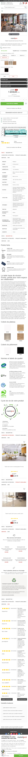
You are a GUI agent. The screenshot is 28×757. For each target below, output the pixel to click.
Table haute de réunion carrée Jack (14, 513)
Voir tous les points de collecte (8, 595)
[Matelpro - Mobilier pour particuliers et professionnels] (7, 3)
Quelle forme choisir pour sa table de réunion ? (13, 713)
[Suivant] (26, 23)
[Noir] (6, 70)
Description (9, 152)
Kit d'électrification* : (5, 74)
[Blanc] (2, 63)
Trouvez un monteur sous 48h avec (14, 108)
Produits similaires (20, 155)
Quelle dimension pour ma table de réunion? (12, 719)
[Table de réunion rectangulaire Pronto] (14, 453)
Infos (2, 152)
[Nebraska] (6, 63)
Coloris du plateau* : (7, 60)
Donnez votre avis (18, 142)
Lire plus (6, 552)
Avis (8, 157)
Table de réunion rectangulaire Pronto (14, 466)
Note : (2, 141)
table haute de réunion (6, 303)
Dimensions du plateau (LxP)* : (7, 53)
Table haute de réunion (17, 728)
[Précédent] (2, 23)
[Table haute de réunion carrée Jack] (14, 499)
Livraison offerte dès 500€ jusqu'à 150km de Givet (14, 0)
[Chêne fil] (10, 63)
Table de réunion (8, 728)
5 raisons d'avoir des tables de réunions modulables (14, 716)
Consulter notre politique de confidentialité (9, 751)
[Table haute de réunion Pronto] (12, 34)
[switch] (3, 755)
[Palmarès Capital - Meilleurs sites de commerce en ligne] (14, 131)
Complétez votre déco (7, 155)
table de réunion (4, 282)
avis (15, 141)
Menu (2, 8)
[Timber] (14, 63)
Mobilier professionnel (10, 726)
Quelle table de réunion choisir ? (9, 707)
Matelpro (3, 726)
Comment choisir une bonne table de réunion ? (13, 710)
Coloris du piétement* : (7, 67)
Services (3, 157)
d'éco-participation (16, 95)
